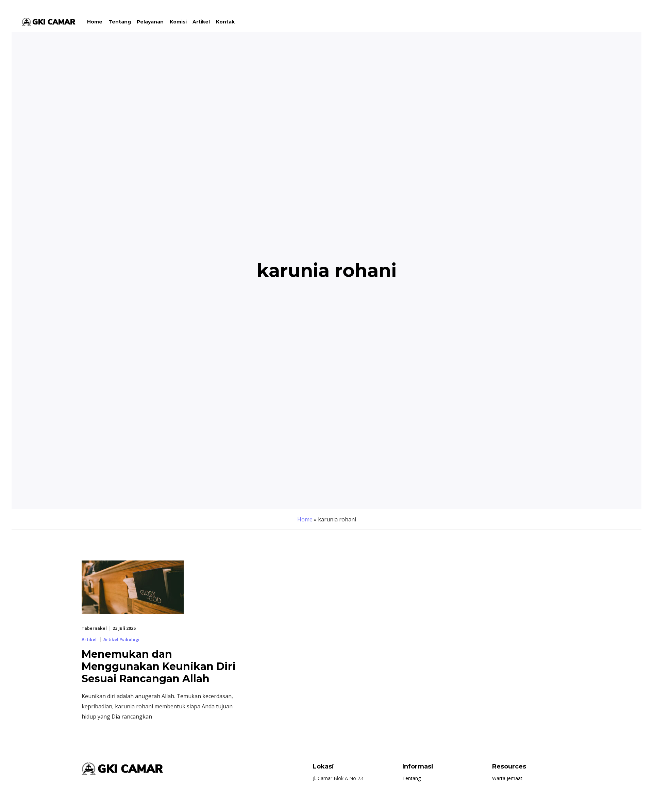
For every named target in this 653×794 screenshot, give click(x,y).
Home (305, 519)
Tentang (411, 778)
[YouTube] (627, 22)
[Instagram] (614, 22)
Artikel (89, 639)
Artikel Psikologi (121, 639)
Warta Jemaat (507, 778)
